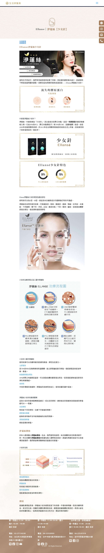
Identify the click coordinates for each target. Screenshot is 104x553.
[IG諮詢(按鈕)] (101, 28)
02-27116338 (20, 533)
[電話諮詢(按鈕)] (101, 40)
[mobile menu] (97, 3)
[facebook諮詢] (74, 541)
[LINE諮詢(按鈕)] (101, 34)
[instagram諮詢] (77, 541)
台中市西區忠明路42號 (84, 537)
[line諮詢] (70, 541)
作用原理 (22, 41)
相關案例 (22, 43)
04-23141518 (80, 533)
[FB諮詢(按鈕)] (101, 23)
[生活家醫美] (13, 3)
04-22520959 (48, 533)
